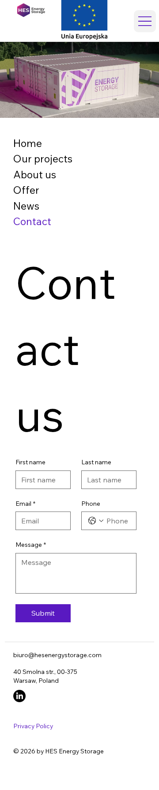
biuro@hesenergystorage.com (57, 654)
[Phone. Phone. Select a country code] (96, 520)
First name (30, 462)
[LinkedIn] (19, 696)
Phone (90, 504)
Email (25, 504)
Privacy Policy (33, 726)
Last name (96, 462)
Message (30, 545)
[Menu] (145, 21)
